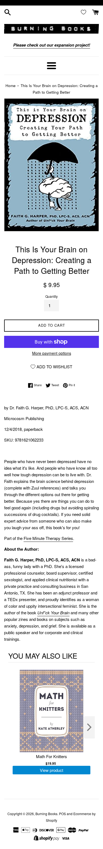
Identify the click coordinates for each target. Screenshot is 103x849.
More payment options (51, 353)
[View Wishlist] (84, 11)
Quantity (51, 296)
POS (62, 813)
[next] (89, 727)
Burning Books (46, 813)
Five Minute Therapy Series (48, 538)
